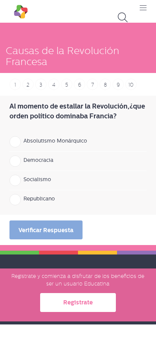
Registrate (78, 302)
